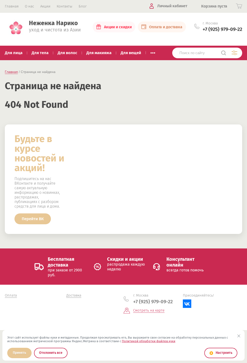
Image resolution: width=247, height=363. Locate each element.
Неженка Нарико (53, 23)
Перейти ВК (33, 218)
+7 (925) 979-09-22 (222, 29)
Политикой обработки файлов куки (148, 341)
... (152, 51)
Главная (11, 72)
